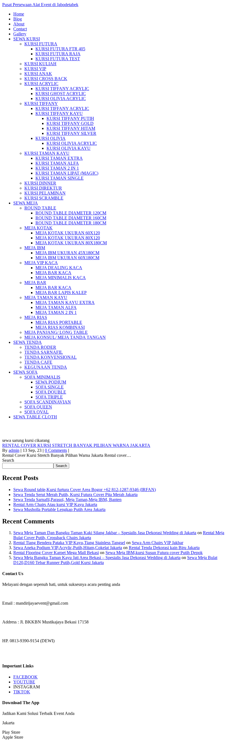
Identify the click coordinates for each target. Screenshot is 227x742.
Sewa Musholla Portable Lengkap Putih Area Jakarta (59, 509)
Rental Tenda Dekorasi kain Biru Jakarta (164, 547)
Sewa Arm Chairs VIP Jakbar (157, 542)
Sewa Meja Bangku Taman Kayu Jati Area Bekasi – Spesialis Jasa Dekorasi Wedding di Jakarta (96, 557)
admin (14, 450)
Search (8, 460)
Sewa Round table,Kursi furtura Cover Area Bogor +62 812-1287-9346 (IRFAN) (84, 489)
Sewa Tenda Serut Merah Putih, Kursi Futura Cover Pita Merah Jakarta (75, 494)
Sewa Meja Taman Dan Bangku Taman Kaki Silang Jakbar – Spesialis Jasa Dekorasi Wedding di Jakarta (104, 532)
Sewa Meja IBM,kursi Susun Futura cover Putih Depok (154, 552)
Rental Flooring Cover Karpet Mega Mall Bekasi (56, 552)
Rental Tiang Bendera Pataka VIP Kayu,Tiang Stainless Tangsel (69, 542)
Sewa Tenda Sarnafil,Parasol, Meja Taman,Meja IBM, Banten (67, 499)
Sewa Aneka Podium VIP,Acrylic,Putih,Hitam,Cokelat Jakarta (67, 547)
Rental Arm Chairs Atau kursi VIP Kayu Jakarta (55, 504)
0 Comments (56, 450)
